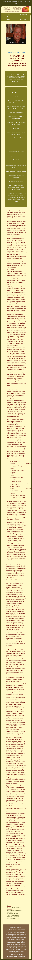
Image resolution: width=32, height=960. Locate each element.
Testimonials (23, 19)
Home (8, 14)
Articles (8, 19)
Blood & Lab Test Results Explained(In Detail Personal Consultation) (16, 187)
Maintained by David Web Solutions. (16, 956)
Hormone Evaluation (13, 916)
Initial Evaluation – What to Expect (16, 171)
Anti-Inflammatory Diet (13, 918)
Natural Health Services (14, 907)
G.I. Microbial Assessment (16, 181)
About (8, 16)
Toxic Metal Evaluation (13, 915)
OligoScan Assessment (16, 112)
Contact (23, 16)
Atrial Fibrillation (16, 97)
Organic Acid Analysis (16, 156)
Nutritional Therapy (12, 913)
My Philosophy (23, 14)
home (9, 906)
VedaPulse (16, 128)
